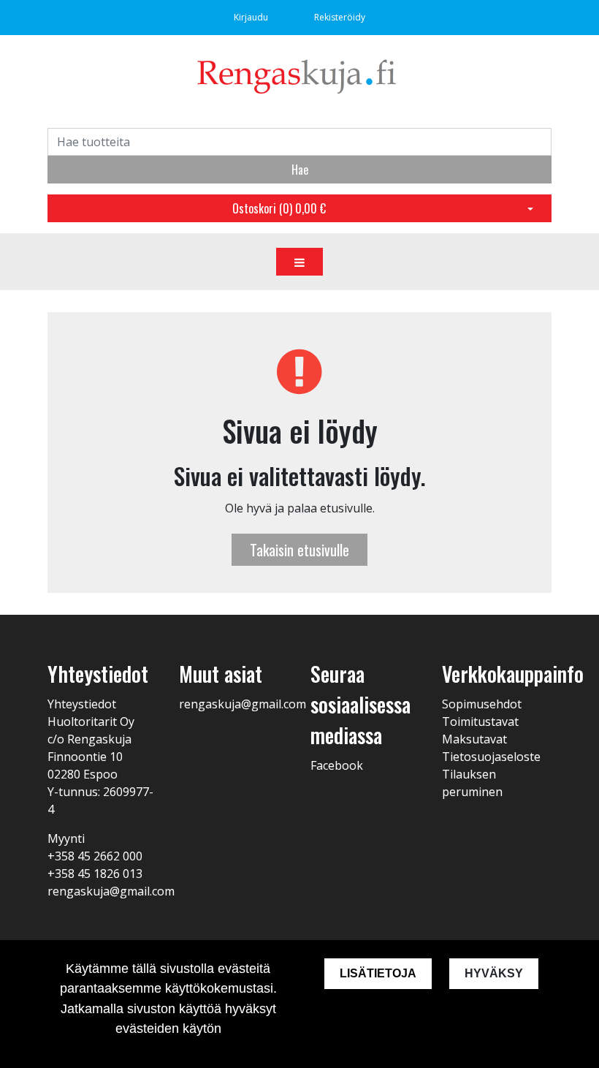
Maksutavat (474, 739)
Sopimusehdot (482, 704)
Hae (299, 169)
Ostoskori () (279, 208)
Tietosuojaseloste (491, 757)
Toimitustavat (480, 721)
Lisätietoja (378, 973)
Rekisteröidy (339, 17)
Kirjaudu (252, 17)
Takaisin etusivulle (299, 550)
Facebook (336, 765)
